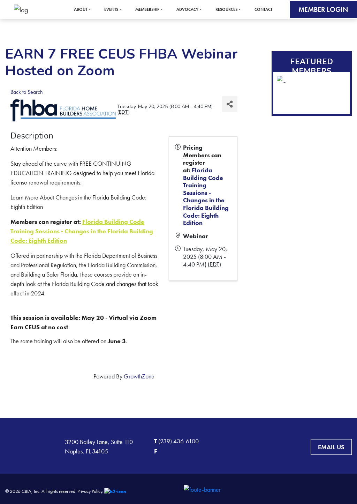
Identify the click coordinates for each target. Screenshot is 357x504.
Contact (263, 9)
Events (111, 9)
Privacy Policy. (90, 491)
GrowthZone (139, 376)
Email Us (331, 447)
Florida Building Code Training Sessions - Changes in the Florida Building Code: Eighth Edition (81, 231)
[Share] (229, 104)
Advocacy (187, 9)
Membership (147, 9)
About (80, 9)
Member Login (323, 9)
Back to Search (26, 92)
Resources (226, 9)
